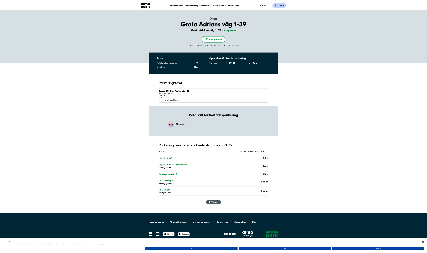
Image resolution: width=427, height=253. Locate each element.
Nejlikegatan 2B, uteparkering (173, 164)
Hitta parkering (191, 5)
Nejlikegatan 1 (165, 157)
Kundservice (218, 5)
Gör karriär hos (201, 222)
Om (178, 222)
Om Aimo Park (233, 5)
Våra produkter (176, 5)
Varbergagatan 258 (168, 173)
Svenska (264, 5)
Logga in (281, 6)
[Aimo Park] (145, 5)
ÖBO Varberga (166, 180)
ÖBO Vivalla (164, 189)
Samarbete (205, 5)
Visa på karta (230, 30)
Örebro (213, 18)
